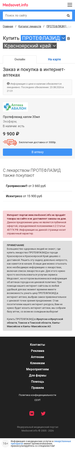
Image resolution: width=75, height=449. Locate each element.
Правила (37, 388)
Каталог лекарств (29, 26)
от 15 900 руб (24, 196)
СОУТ (37, 400)
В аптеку (38, 152)
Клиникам (37, 363)
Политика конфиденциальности (37, 395)
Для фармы (37, 375)
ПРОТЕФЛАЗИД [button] (41, 38)
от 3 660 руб (26, 186)
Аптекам (37, 357)
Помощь (37, 381)
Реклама (37, 351)
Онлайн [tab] (19, 59)
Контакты (37, 344)
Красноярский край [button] (27, 46)
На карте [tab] (54, 59)
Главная (8, 26)
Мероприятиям (37, 369)
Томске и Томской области (34, 322)
